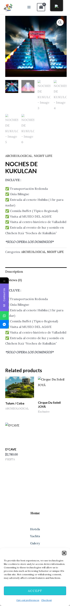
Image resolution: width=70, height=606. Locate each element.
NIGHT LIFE (43, 156)
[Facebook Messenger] (4, 324)
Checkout (46, 600)
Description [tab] (14, 271)
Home (35, 513)
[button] (64, 553)
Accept (35, 591)
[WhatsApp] (4, 315)
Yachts (35, 536)
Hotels (35, 529)
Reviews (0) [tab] (13, 280)
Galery (35, 543)
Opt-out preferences (27, 600)
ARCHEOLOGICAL (18, 156)
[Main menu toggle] (29, 7)
